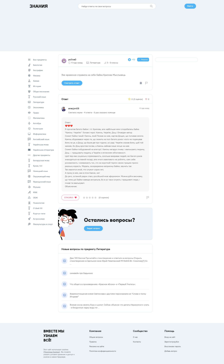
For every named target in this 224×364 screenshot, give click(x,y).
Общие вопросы (96, 337)
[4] (92, 197)
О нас (135, 337)
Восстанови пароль (172, 346)
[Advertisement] (112, 29)
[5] (95, 197)
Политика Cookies (51, 352)
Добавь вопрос (170, 351)
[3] (90, 197)
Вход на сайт (169, 337)
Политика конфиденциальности (102, 351)
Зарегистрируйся (171, 342)
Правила (92, 342)
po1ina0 (72, 59)
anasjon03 (73, 108)
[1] (84, 197)
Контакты (137, 342)
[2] (87, 197)
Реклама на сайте (96, 346)
